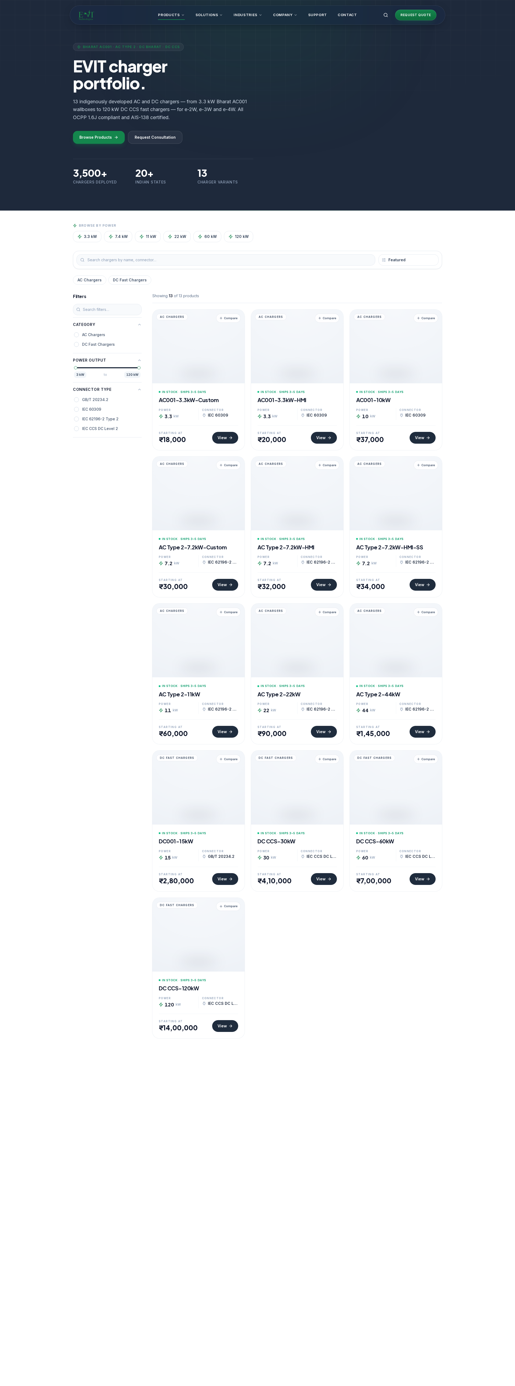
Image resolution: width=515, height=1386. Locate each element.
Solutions (207, 15)
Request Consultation (155, 137)
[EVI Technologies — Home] (86, 15)
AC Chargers (90, 280)
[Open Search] (386, 15)
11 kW (151, 236)
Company (283, 15)
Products (169, 15)
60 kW (210, 236)
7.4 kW (121, 236)
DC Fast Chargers (130, 280)
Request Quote (415, 15)
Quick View (201, 378)
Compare (231, 318)
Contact (347, 15)
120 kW (242, 236)
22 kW (180, 236)
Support (317, 15)
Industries (246, 15)
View (222, 437)
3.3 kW (90, 236)
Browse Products (95, 137)
